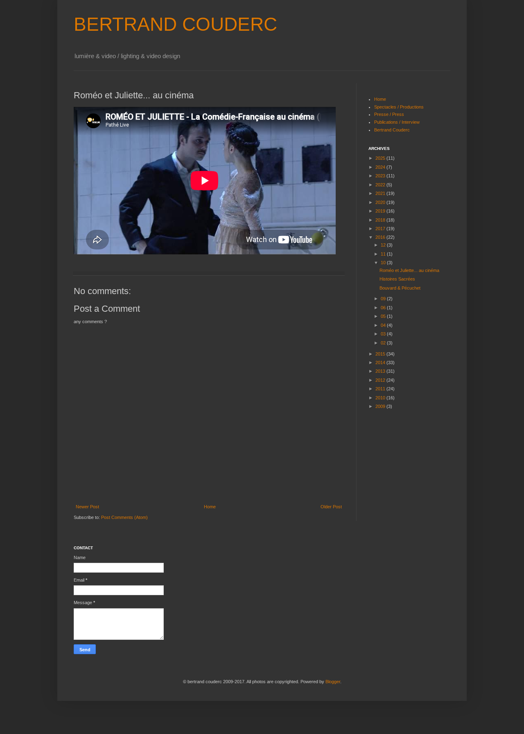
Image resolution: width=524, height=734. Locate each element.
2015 (380, 353)
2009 (380, 406)
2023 (380, 175)
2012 (380, 380)
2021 (380, 193)
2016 (380, 237)
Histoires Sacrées (397, 278)
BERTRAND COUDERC (175, 24)
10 (384, 262)
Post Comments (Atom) (124, 517)
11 (384, 253)
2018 (380, 219)
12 (384, 244)
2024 (380, 167)
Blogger (332, 681)
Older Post (331, 506)
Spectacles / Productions (399, 106)
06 (384, 307)
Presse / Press (389, 114)
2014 (380, 362)
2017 (380, 228)
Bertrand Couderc (392, 129)
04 (384, 325)
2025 (380, 158)
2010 (380, 397)
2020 (380, 202)
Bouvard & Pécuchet (399, 287)
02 (384, 342)
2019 (380, 210)
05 (384, 316)
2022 (380, 184)
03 (384, 333)
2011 (380, 388)
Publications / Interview (397, 122)
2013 (380, 371)
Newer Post (87, 506)
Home (210, 506)
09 (384, 298)
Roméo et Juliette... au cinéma (409, 270)
